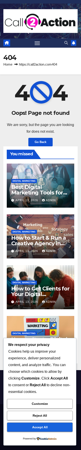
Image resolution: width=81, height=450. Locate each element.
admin (51, 200)
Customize (40, 403)
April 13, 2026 (27, 200)
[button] (66, 43)
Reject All (40, 415)
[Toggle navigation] (37, 43)
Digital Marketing (24, 181)
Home (7, 64)
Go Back (40, 142)
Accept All (40, 427)
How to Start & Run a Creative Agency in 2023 (38, 243)
